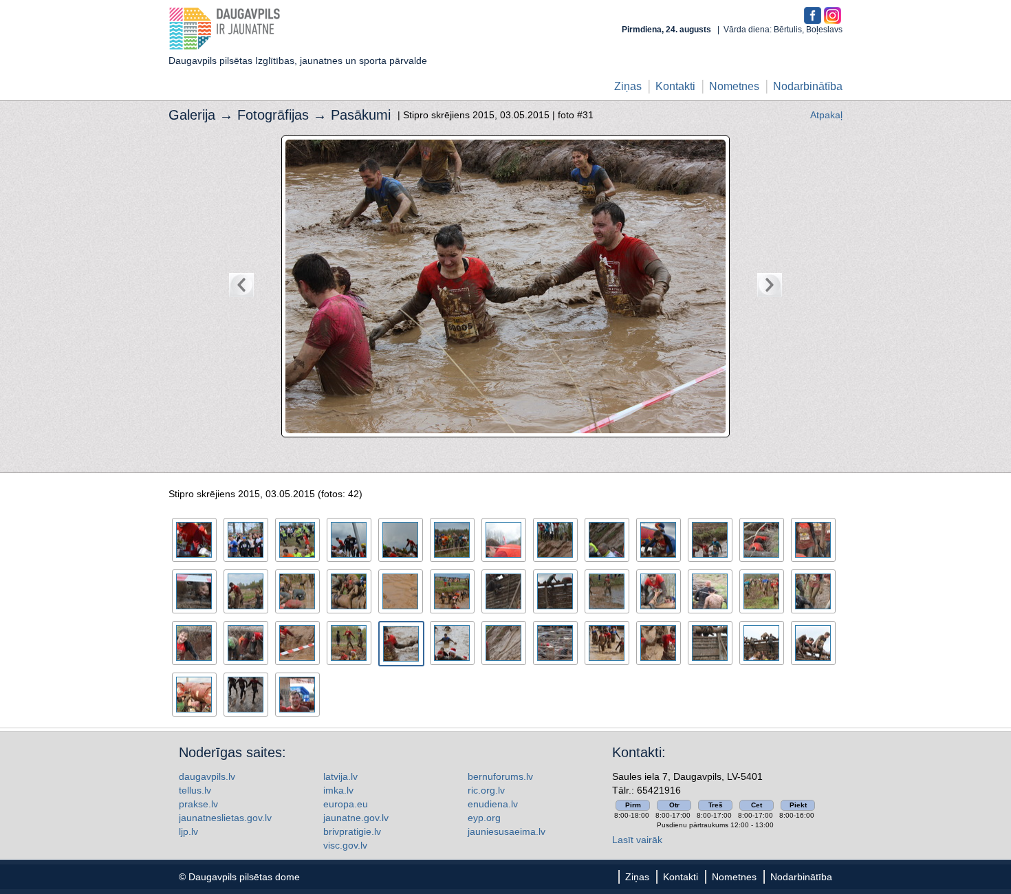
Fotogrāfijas (273, 114)
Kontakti (675, 86)
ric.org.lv (486, 790)
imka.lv (338, 790)
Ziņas (628, 86)
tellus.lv (195, 790)
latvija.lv (340, 776)
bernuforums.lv (500, 776)
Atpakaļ (826, 114)
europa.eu (345, 803)
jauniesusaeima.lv (506, 831)
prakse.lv (198, 803)
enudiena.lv (493, 803)
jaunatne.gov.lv (356, 817)
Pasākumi (361, 114)
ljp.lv (188, 831)
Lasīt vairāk (637, 839)
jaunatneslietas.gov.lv (225, 817)
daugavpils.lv (207, 776)
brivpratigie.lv (352, 831)
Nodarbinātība (807, 86)
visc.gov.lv (345, 845)
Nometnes (734, 86)
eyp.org (484, 817)
